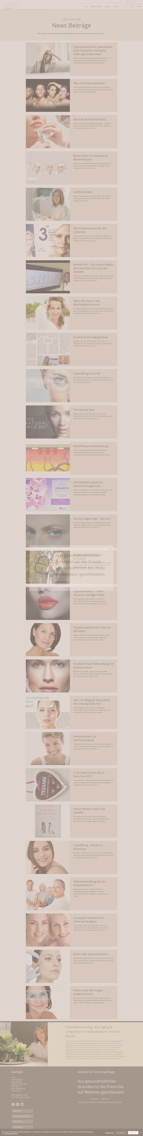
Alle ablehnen (121, 1133)
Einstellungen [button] (109, 1133)
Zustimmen (133, 1133)
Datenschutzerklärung (11, 1134)
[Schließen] (140, 1132)
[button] (110, 549)
